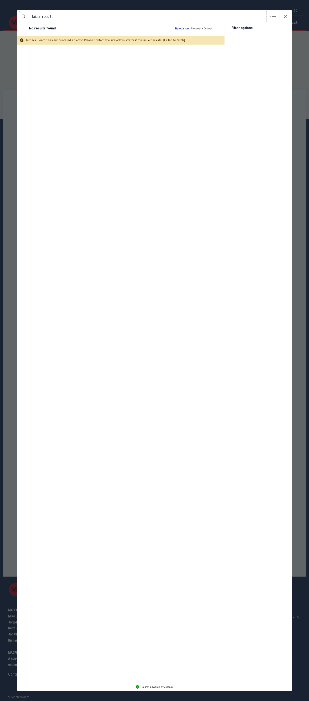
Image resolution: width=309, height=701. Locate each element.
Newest (196, 28)
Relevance (182, 28)
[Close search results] (286, 16)
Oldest (208, 28)
